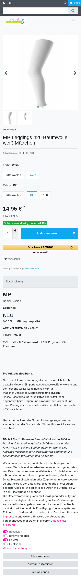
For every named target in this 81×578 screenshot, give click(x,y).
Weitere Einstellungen (16, 548)
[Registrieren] (10, 3)
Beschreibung (14, 281)
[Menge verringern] (15, 236)
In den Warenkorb (48, 233)
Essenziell (15, 531)
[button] (40, 249)
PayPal (13, 539)
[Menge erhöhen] (15, 230)
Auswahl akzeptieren (40, 563)
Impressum (10, 516)
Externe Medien (19, 535)
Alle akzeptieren (41, 556)
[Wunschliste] (65, 3)
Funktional (15, 543)
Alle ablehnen (40, 571)
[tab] (40, 281)
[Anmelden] (4, 3)
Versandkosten (31, 268)
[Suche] (73, 10)
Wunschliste (13, 259)
